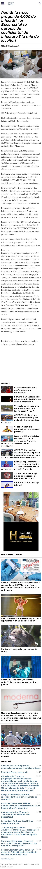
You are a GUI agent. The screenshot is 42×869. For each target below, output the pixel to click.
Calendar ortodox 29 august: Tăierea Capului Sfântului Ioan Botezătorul (15, 814)
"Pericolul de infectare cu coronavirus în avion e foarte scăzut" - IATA (26, 408)
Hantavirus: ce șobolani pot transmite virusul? (19, 650)
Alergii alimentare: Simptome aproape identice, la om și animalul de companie (19, 796)
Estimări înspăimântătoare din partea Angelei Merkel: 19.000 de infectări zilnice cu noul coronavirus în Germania (20, 465)
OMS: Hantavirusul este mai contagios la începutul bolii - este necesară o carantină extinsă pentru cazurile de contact (20, 752)
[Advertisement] (21, 363)
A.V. (17, 46)
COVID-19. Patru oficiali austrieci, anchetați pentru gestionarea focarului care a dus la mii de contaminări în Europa (20, 454)
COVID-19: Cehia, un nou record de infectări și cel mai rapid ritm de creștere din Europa (20, 419)
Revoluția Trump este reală (14, 772)
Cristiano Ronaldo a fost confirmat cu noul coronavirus (25, 390)
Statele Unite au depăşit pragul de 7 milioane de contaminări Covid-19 (25, 476)
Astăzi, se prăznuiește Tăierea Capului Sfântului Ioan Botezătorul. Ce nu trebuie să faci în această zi (20, 805)
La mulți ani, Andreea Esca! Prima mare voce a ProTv (17, 822)
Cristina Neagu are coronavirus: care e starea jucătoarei (27, 429)
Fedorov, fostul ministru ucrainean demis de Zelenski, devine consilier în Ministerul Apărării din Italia (19, 852)
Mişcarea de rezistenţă (21, 3)
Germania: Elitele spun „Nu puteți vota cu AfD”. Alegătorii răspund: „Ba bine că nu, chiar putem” (19, 843)
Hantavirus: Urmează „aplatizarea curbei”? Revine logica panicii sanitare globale (19, 682)
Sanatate (17, 554)
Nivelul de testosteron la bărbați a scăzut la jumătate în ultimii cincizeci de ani (21, 619)
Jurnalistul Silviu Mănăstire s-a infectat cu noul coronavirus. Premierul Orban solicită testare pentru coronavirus (20, 441)
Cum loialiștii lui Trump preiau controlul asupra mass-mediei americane (21, 767)
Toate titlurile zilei (7, 859)
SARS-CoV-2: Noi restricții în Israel (26, 484)
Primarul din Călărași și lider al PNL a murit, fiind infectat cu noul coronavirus (27, 399)
